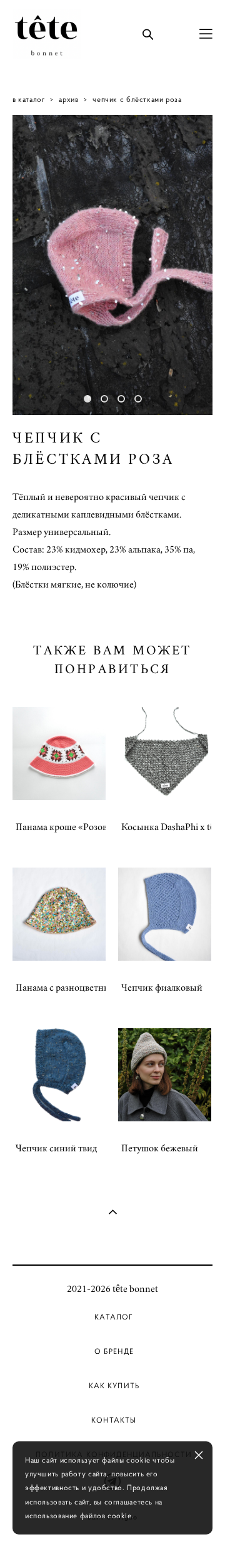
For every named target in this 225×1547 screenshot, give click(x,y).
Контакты (113, 1420)
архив (68, 99)
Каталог (113, 1317)
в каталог (28, 99)
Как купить (114, 1385)
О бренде (114, 1351)
